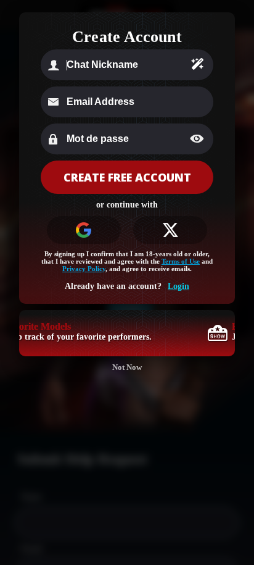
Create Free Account (127, 177)
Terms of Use (181, 261)
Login (178, 286)
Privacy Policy (83, 268)
